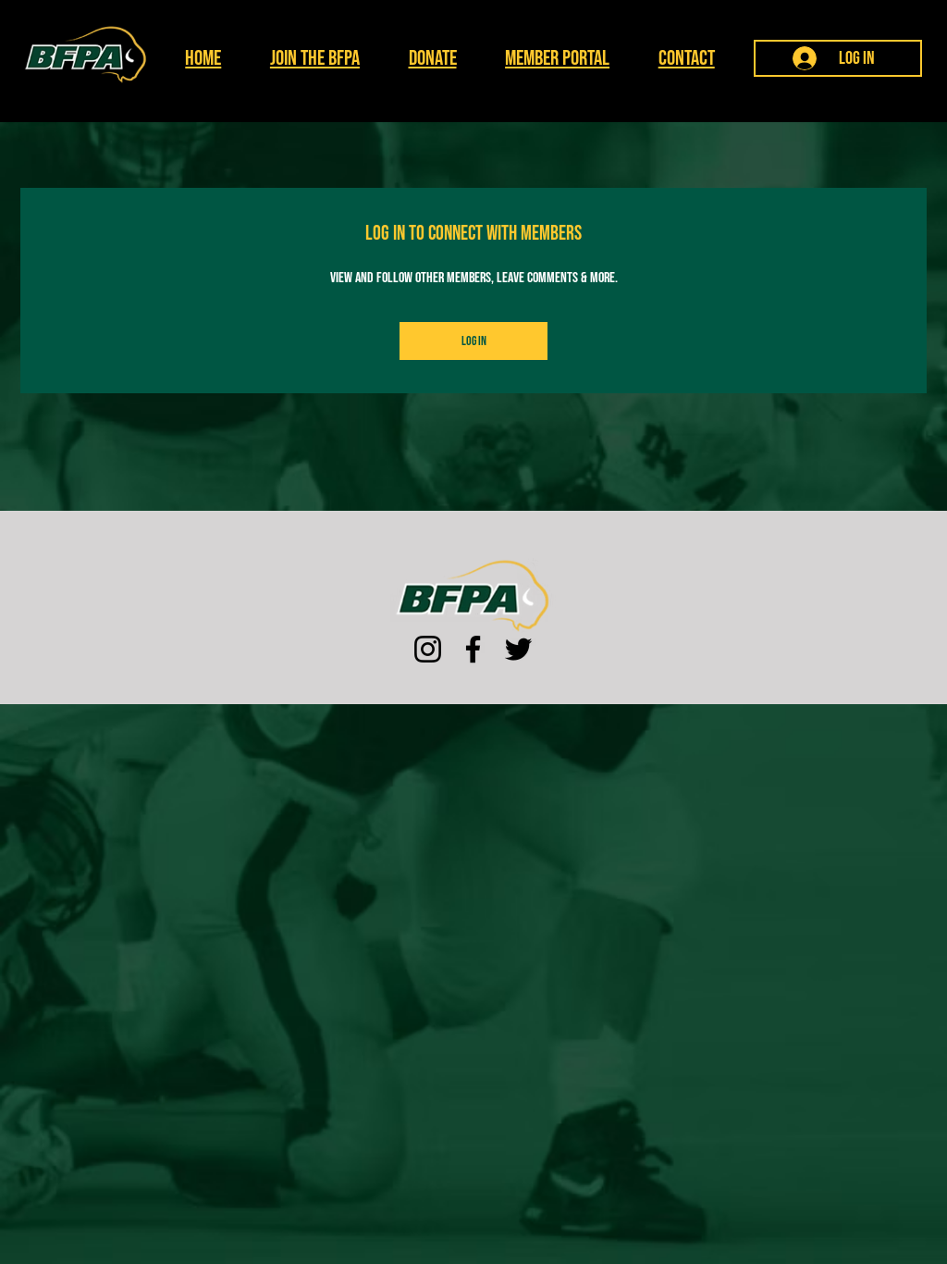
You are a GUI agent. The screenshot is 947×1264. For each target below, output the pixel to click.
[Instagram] (428, 649)
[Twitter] (518, 649)
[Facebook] (473, 649)
